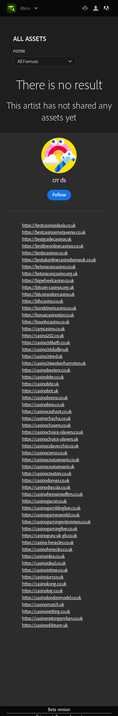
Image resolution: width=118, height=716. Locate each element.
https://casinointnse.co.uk (45, 570)
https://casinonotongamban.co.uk (52, 618)
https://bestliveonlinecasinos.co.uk (53, 246)
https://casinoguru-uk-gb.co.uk (49, 535)
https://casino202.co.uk (43, 335)
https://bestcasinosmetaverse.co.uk (54, 232)
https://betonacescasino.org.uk (50, 273)
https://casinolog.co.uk (42, 591)
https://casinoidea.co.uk (43, 556)
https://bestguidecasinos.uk (46, 239)
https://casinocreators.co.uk (46, 473)
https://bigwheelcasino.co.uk (48, 280)
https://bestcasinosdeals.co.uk (49, 225)
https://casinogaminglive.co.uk (49, 529)
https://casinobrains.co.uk (45, 398)
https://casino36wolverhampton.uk (54, 363)
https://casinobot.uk (40, 391)
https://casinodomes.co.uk (45, 480)
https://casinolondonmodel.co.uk (51, 597)
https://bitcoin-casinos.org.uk (48, 287)
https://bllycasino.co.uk (42, 301)
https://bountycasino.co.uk (45, 322)
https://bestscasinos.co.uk (45, 253)
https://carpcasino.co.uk (43, 329)
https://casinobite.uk (40, 384)
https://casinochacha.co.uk (46, 418)
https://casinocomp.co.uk (45, 453)
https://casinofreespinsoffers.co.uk (52, 494)
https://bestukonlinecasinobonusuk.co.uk (59, 260)
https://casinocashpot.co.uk (47, 411)
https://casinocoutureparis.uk (48, 466)
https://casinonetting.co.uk (46, 611)
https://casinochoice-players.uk (50, 439)
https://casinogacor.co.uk (44, 501)
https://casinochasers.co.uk (46, 425)
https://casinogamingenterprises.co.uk (56, 522)
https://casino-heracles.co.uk (48, 542)
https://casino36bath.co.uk (46, 342)
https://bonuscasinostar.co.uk (48, 315)
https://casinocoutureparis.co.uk (50, 460)
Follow (59, 195)
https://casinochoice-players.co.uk (52, 432)
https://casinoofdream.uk (45, 625)
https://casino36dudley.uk (45, 349)
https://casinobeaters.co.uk (46, 370)
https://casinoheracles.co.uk (47, 549)
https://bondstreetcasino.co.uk (49, 308)
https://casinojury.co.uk (43, 577)
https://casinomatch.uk (43, 604)
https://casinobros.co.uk (43, 404)
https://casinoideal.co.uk (44, 563)
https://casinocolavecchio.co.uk (50, 446)
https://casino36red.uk (42, 356)
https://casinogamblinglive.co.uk (51, 508)
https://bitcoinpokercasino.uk (48, 294)
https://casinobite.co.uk (43, 377)
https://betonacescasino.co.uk (49, 267)
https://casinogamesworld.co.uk (51, 515)
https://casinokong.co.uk (44, 584)
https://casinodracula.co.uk (46, 487)
